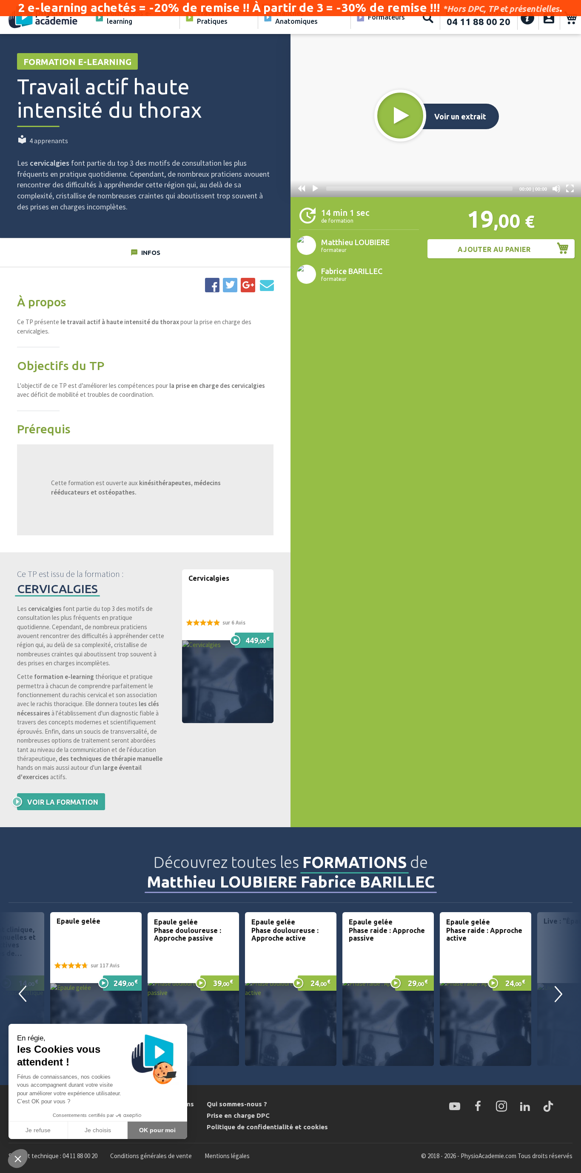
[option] (96, 989)
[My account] (549, 18)
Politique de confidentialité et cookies (267, 1127)
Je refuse (38, 1130)
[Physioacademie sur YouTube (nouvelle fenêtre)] (454, 1106)
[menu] (249, 17)
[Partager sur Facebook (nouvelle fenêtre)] (212, 285)
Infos (150, 252)
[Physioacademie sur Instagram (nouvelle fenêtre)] (501, 1106)
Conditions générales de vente (151, 1156)
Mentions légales (227, 1156)
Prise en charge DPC (238, 1115)
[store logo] (43, 17)
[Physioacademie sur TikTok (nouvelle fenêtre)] (548, 1106)
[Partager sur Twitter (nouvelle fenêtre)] (230, 285)
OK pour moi (157, 1130)
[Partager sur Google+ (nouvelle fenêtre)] (248, 285)
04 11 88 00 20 (478, 21)
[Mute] (556, 188)
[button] (400, 115)
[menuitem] (132, 17)
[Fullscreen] (570, 188)
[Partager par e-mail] (267, 285)
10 (301, 188)
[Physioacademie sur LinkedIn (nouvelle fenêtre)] (524, 1106)
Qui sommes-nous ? (237, 1104)
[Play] (315, 188)
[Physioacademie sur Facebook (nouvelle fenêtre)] (478, 1106)
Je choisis (98, 1130)
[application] (435, 115)
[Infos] (528, 18)
